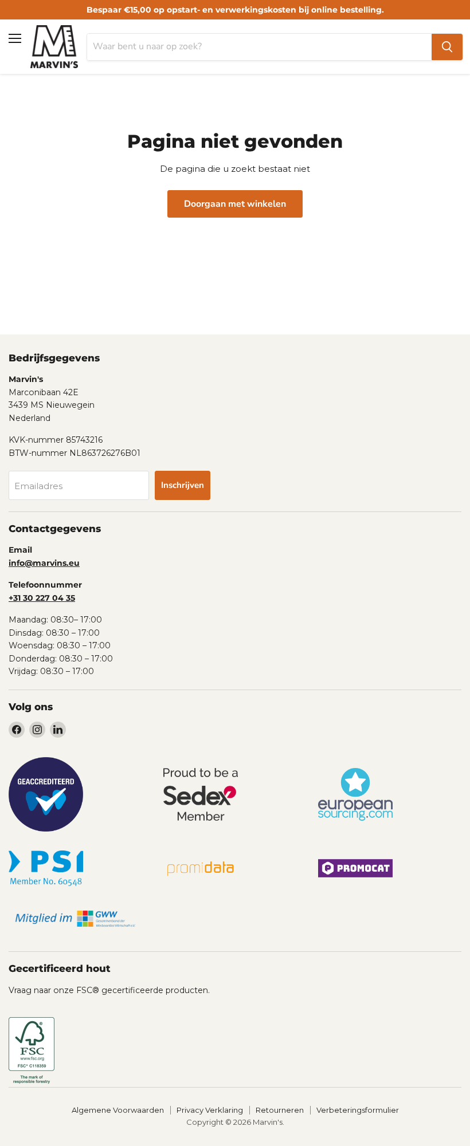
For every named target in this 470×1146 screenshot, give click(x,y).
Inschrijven (182, 485)
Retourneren (280, 1110)
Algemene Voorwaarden (118, 1110)
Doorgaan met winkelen (235, 204)
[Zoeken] (447, 47)
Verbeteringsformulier (357, 1110)
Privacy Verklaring (210, 1110)
